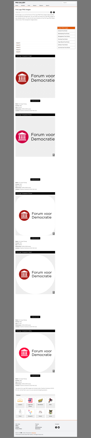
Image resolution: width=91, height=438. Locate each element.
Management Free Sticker (64, 36)
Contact (17, 427)
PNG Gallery (20, 2)
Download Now (35, 100)
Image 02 (18, 45)
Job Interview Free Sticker (64, 47)
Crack (20, 416)
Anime (50, 416)
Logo (19, 12)
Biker (50, 404)
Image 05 (18, 51)
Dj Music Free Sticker (63, 44)
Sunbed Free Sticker (62, 30)
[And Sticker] (40, 398)
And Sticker (40, 404)
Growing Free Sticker (63, 39)
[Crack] (20, 410)
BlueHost (34, 432)
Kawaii (40, 416)
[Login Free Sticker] (30, 398)
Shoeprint (30, 416)
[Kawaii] (40, 410)
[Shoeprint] (30, 410)
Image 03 (18, 47)
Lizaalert (20, 404)
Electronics (37, 428)
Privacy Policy (18, 428)
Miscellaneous (38, 427)
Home (17, 12)
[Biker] (50, 398)
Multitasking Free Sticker (63, 33)
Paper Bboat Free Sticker (63, 42)
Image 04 (18, 49)
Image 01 (18, 42)
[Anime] (50, 410)
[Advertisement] (35, 31)
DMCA (16, 425)
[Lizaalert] (20, 398)
